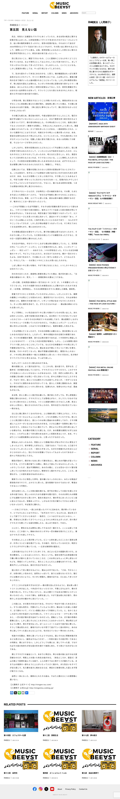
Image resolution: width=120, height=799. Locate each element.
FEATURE (25, 13)
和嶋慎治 (17, 20)
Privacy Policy (70, 789)
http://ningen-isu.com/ (41, 685)
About (60, 789)
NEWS (64, 13)
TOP (5, 20)
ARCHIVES (74, 13)
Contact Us (83, 789)
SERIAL (35, 13)
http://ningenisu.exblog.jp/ (41, 688)
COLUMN (54, 13)
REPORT (45, 13)
